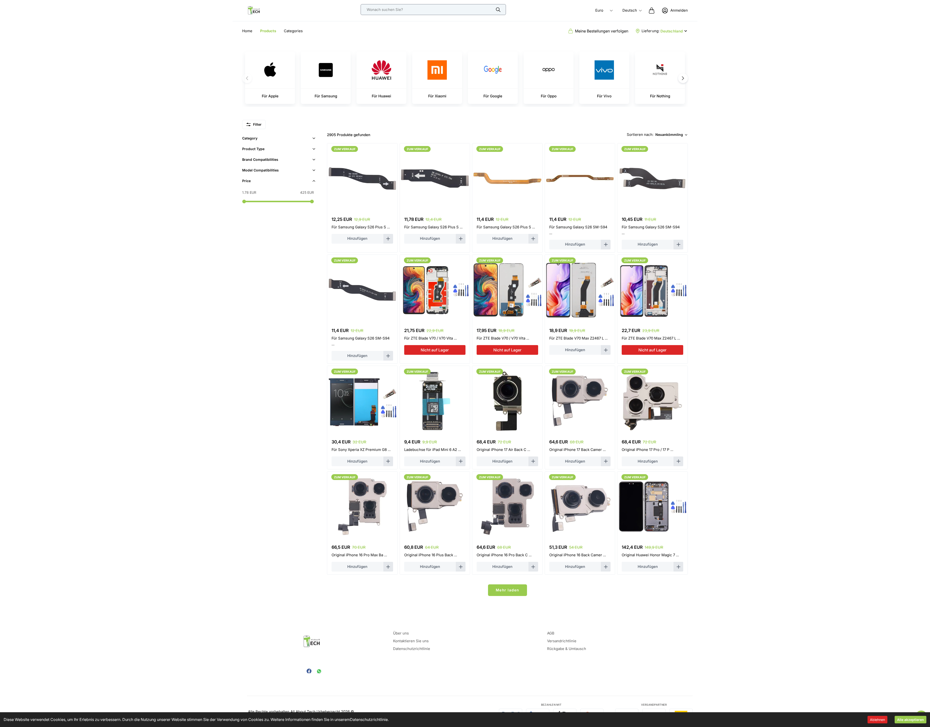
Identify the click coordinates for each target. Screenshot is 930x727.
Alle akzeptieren (910, 720)
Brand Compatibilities (260, 159)
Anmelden (679, 10)
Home (247, 31)
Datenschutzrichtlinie (369, 719)
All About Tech (303, 711)
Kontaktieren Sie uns (411, 641)
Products (268, 31)
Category (249, 138)
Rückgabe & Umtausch (566, 648)
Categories (293, 31)
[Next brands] (683, 78)
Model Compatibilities (260, 170)
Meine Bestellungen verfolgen (601, 31)
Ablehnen (877, 720)
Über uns (401, 633)
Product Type (253, 149)
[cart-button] (652, 10)
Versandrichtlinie (561, 641)
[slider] (244, 201)
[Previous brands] (247, 78)
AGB (550, 633)
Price (246, 181)
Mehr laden (507, 590)
